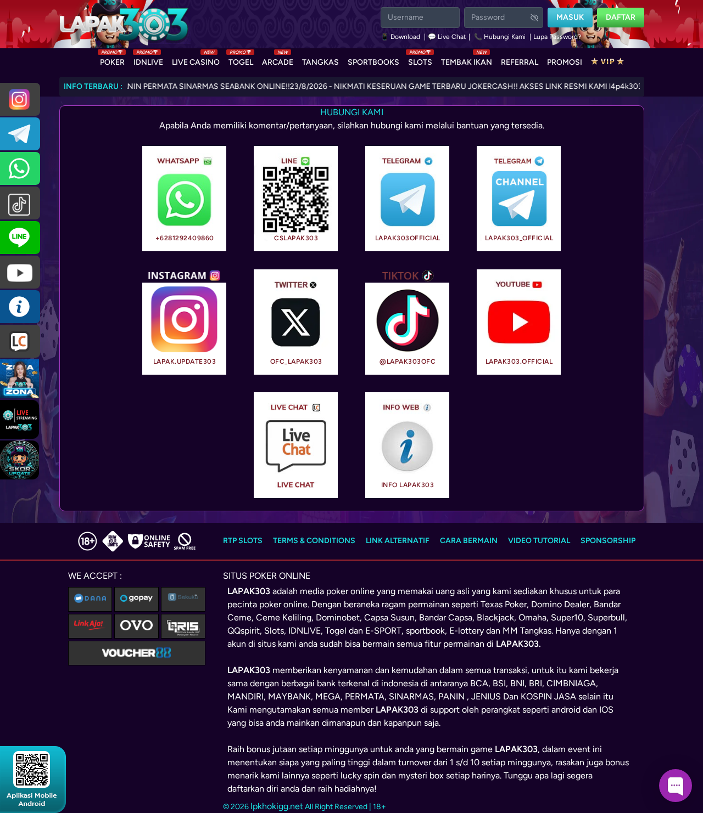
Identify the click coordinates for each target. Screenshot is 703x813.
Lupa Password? (557, 37)
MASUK (570, 17)
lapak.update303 (184, 361)
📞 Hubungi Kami (499, 37)
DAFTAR (620, 17)
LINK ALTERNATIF (397, 540)
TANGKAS (320, 62)
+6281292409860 (184, 238)
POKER (112, 60)
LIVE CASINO (196, 60)
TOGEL (240, 60)
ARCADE (277, 60)
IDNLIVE (148, 60)
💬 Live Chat (447, 37)
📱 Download (401, 37)
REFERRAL (519, 62)
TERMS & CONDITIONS (314, 540)
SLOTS (420, 60)
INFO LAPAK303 (407, 485)
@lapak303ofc (408, 361)
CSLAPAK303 (296, 238)
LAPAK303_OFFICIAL (519, 238)
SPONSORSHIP (608, 540)
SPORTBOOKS (373, 62)
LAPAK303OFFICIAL (407, 238)
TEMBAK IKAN (466, 60)
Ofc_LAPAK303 (296, 361)
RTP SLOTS (243, 540)
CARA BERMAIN (469, 540)
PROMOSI (564, 62)
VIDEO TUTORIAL (539, 540)
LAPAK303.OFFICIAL (519, 361)
